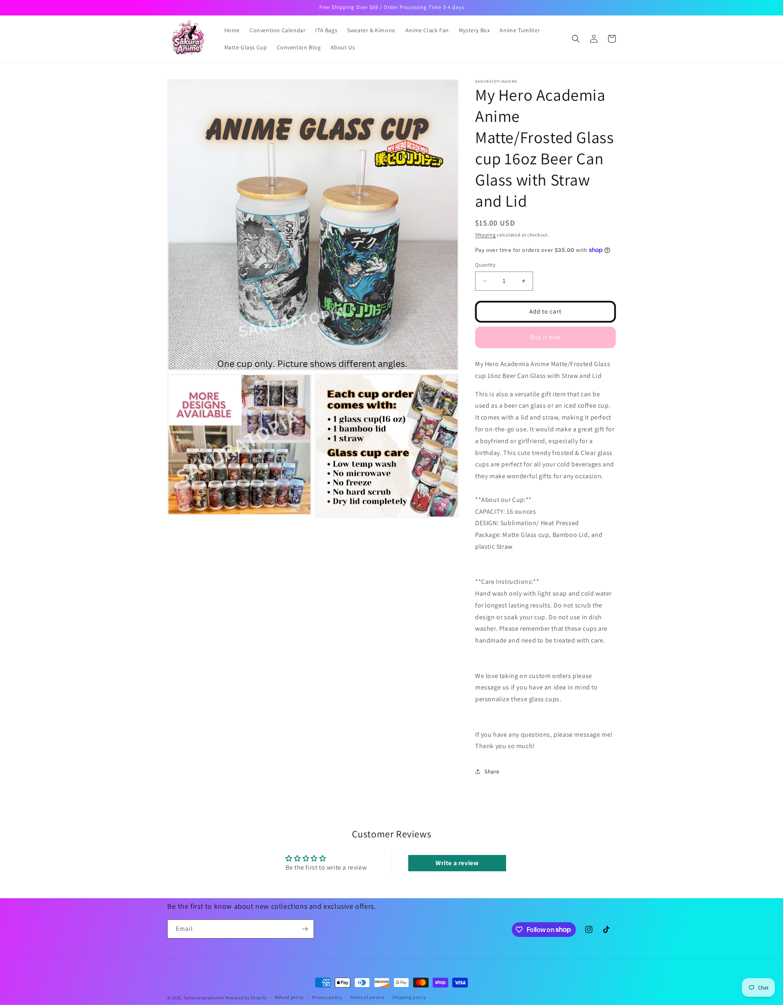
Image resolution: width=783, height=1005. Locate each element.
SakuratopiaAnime (204, 998)
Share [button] (492, 771)
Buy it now (545, 337)
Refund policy (289, 997)
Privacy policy (327, 997)
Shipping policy (409, 997)
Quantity (485, 264)
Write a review (457, 863)
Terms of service (367, 997)
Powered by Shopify (246, 998)
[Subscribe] (305, 929)
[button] (576, 39)
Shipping (485, 235)
